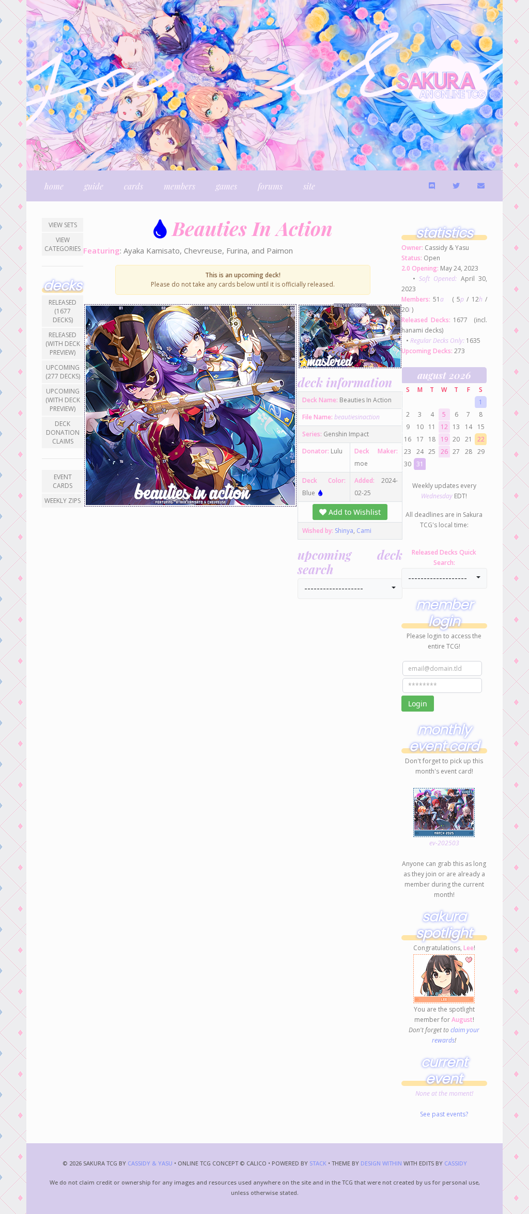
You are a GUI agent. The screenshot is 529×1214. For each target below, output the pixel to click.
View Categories (62, 244)
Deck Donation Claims (63, 432)
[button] (350, 588)
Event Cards (62, 481)
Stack (318, 1163)
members (179, 186)
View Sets (63, 224)
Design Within (381, 1163)
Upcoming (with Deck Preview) (62, 400)
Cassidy (455, 1163)
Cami (363, 530)
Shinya (344, 530)
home (54, 186)
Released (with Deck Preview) (62, 343)
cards (133, 186)
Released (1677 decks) (62, 311)
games (226, 186)
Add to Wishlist (353, 512)
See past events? (444, 1114)
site (309, 186)
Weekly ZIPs (62, 500)
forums (270, 186)
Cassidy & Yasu (150, 1163)
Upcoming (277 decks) (62, 372)
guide (93, 186)
